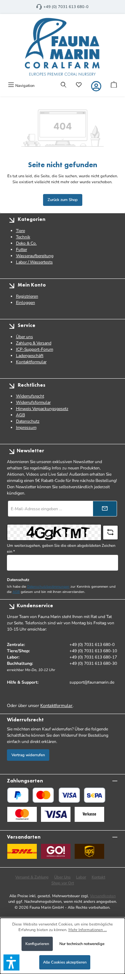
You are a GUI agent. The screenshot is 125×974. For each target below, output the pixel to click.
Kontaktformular (31, 362)
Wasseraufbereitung (34, 256)
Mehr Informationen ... (87, 929)
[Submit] (105, 508)
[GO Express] (56, 851)
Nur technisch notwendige (82, 943)
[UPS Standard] (89, 851)
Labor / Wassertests (34, 262)
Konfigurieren (37, 943)
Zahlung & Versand (33, 343)
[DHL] (22, 851)
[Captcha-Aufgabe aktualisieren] (110, 532)
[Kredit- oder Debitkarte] (56, 795)
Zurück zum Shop (63, 199)
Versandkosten (103, 896)
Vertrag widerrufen (28, 755)
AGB (20, 415)
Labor (81, 877)
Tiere (20, 230)
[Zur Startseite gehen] (62, 46)
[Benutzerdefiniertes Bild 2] (56, 814)
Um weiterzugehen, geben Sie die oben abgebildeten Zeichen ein (61, 548)
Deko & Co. (26, 243)
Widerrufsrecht (30, 396)
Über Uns (62, 877)
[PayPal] (18, 795)
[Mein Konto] (96, 86)
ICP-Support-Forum (34, 349)
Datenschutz (28, 421)
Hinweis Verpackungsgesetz (42, 408)
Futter (21, 249)
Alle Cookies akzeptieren (64, 962)
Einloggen (25, 302)
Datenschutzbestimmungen (48, 586)
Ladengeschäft (29, 355)
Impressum (26, 427)
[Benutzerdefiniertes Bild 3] (89, 814)
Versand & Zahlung (32, 877)
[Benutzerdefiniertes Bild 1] (22, 814)
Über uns (24, 337)
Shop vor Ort (62, 883)
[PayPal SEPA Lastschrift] (95, 795)
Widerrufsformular (33, 402)
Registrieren (27, 296)
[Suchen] (63, 85)
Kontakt (98, 877)
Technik (23, 237)
